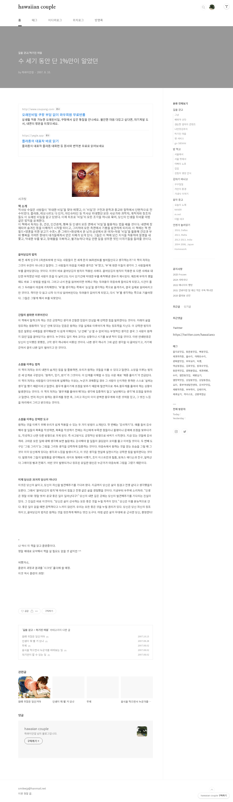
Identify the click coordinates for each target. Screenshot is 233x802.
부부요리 (190, 361)
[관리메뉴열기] (226, 6)
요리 (175, 384)
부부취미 (190, 389)
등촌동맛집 (191, 351)
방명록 (99, 20)
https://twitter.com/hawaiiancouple (197, 334)
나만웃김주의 (181, 129)
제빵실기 (197, 375)
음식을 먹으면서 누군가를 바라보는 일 (42, 650)
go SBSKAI (180, 143)
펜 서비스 (179, 138)
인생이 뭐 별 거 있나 (33, 641)
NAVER (178, 209)
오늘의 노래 (180, 204)
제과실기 (177, 394)
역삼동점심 (178, 366)
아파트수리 (200, 356)
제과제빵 (203, 370)
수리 (175, 375)
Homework (181, 249)
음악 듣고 (178, 199)
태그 (34, 20)
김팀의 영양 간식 (183, 173)
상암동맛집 (191, 380)
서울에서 (179, 154)
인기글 (187, 306)
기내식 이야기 (181, 193)
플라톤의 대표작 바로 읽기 (40, 141)
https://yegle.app (33, 135)
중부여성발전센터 (188, 384)
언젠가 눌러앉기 (181, 225)
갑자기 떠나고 (180, 179)
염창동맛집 (184, 375)
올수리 (189, 356)
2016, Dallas (181, 230)
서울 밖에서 (180, 159)
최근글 (176, 306)
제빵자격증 (178, 389)
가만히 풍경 (180, 189)
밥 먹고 (177, 149)
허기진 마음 (42, 630)
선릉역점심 (200, 394)
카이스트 (188, 394)
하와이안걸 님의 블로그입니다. (40, 733)
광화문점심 (191, 370)
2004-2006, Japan (184, 244)
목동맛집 (203, 351)
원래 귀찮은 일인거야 (33, 636)
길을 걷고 (28, 630)
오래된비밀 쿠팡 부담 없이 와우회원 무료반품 (53, 114)
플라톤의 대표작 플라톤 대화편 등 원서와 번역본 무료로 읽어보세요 (63, 146)
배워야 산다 (180, 119)
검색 (203, 7)
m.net (178, 214)
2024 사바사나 (180, 279)
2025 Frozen (179, 274)
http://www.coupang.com (38, 109)
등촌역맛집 (178, 370)
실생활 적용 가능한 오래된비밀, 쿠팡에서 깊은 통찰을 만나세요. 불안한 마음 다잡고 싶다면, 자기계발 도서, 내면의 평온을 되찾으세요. (85, 121)
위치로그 (78, 20)
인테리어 (201, 389)
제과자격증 (178, 356)
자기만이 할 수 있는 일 (34, 654)
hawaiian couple (37, 7)
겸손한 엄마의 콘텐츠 (185, 124)
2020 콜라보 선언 (181, 295)
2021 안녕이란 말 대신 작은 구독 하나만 (193, 290)
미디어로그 (55, 20)
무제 (24, 645)
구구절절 (179, 184)
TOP (212, 790)
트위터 (184, 431)
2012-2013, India (183, 239)
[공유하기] (32, 611)
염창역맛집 (178, 380)
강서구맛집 (204, 384)
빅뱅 (199, 361)
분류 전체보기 (180, 103)
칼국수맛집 (202, 366)
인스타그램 (176, 431)
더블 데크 (179, 219)
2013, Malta (181, 234)
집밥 (177, 168)
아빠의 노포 (180, 163)
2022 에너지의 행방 (183, 285)
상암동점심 (204, 380)
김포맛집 (190, 366)
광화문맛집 (178, 361)
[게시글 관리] (36, 611)
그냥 (177, 115)
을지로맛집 (178, 351)
